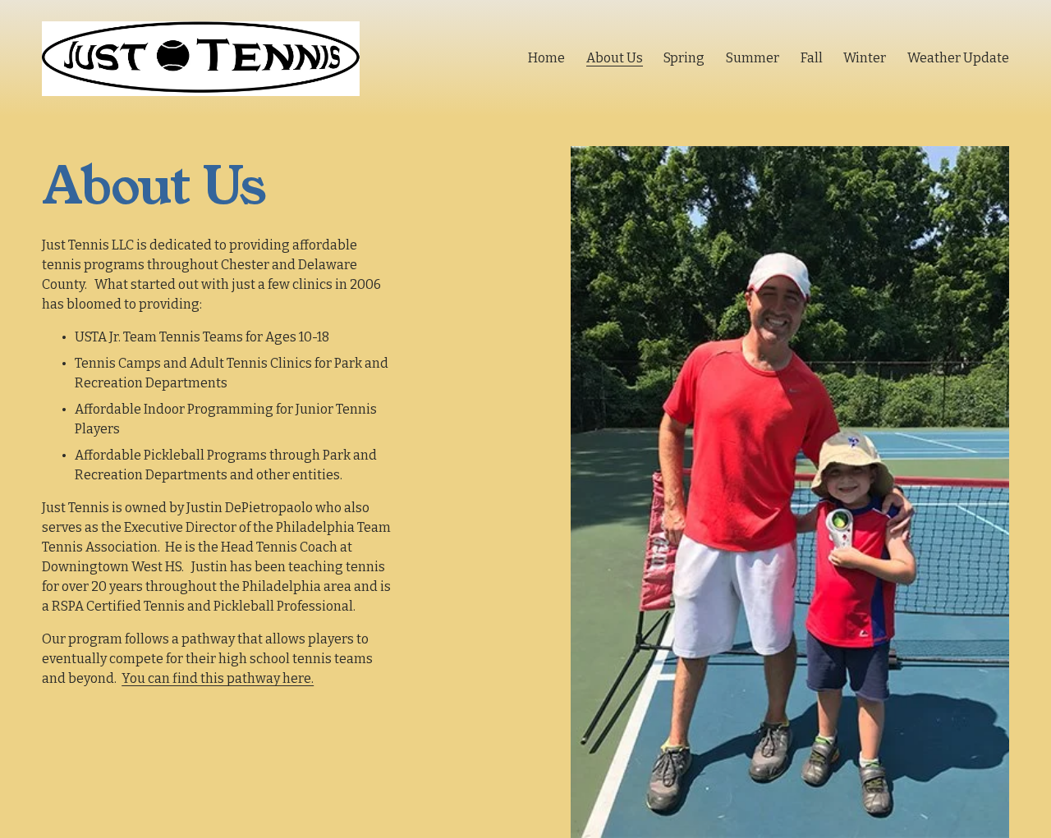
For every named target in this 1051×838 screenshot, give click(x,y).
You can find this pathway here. (218, 678)
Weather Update (958, 58)
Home (546, 58)
